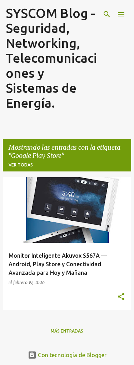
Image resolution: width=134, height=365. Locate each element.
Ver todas (21, 165)
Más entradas (67, 331)
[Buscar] (107, 14)
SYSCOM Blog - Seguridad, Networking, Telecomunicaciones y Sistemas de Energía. (51, 58)
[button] (121, 297)
